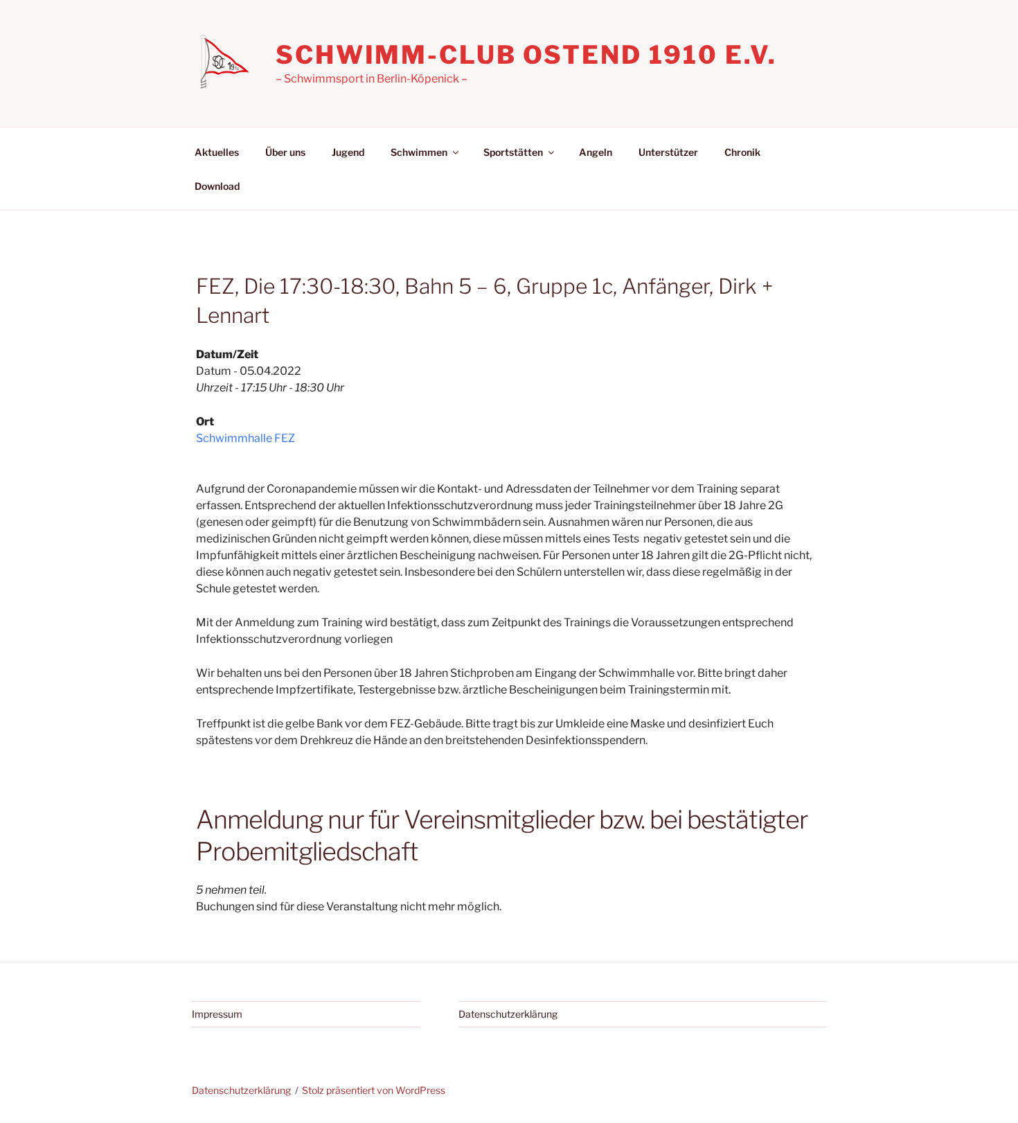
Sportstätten (513, 152)
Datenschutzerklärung (507, 1014)
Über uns (285, 152)
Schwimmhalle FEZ (245, 438)
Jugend (348, 152)
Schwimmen (419, 152)
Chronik (742, 152)
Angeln (595, 152)
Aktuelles (217, 152)
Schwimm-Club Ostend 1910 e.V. (526, 54)
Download (217, 186)
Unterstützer (668, 152)
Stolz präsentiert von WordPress (373, 1090)
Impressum (217, 1014)
